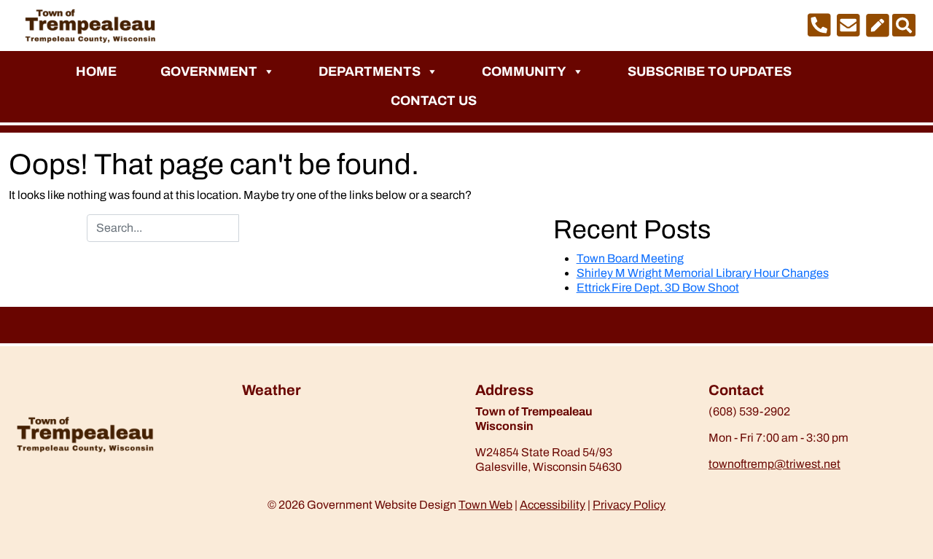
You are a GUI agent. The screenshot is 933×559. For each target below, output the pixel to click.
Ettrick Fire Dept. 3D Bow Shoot (658, 287)
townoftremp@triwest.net (774, 464)
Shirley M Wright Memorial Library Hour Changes (703, 273)
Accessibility (552, 505)
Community (524, 71)
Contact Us (434, 100)
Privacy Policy (629, 505)
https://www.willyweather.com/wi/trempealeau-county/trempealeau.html (318, 442)
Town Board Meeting (630, 258)
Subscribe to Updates (710, 71)
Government (208, 71)
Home (96, 71)
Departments (370, 71)
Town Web (485, 505)
